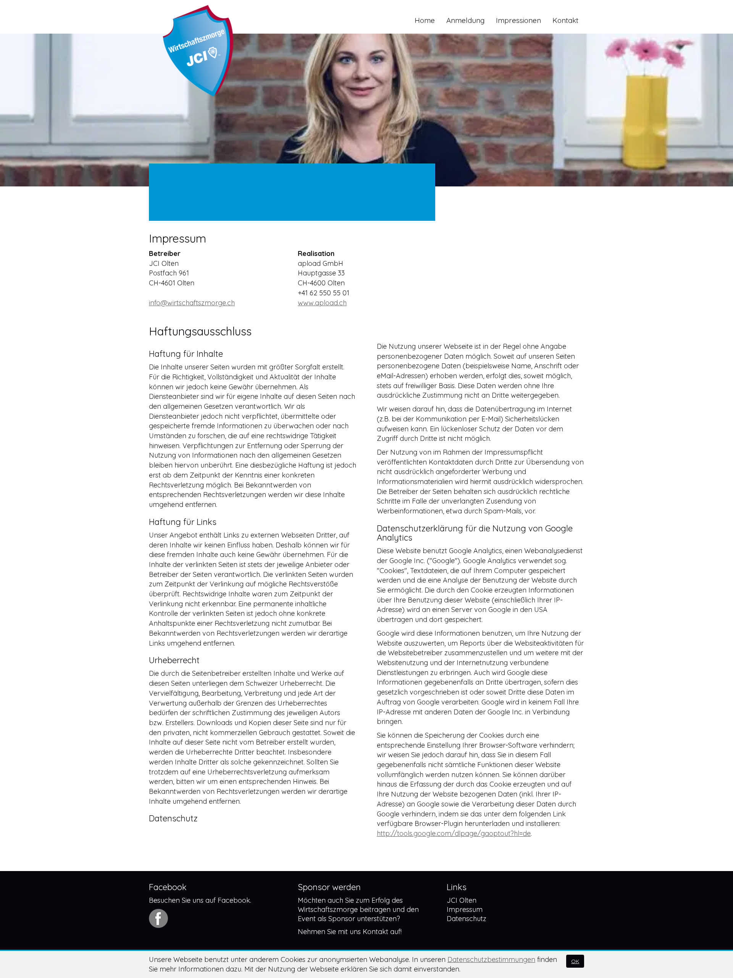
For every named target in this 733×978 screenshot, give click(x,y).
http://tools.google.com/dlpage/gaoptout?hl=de (454, 833)
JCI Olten (461, 900)
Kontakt (375, 931)
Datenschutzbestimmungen (491, 959)
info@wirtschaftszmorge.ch (192, 302)
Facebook (234, 900)
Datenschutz (466, 918)
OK (575, 961)
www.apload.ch (322, 302)
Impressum (465, 909)
